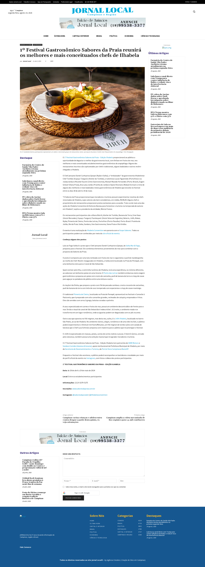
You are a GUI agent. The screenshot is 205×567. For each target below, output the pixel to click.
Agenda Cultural (26, 45)
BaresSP (125, 349)
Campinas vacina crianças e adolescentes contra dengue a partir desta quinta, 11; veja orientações (82, 419)
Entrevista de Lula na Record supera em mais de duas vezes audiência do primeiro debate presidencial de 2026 (162, 128)
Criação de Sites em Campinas (133, 560)
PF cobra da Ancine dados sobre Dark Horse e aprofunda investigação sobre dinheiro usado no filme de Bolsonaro (34, 201)
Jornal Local (27, 61)
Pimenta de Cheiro (81, 294)
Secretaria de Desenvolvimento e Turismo (82, 349)
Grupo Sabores (125, 230)
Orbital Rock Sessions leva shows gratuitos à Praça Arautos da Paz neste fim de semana (32, 481)
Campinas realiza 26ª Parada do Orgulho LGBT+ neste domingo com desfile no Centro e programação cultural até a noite (34, 465)
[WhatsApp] (136, 61)
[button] (194, 11)
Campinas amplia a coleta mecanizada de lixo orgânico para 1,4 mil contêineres (125, 418)
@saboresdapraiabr (81, 395)
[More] (142, 61)
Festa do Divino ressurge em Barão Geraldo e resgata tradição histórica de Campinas (34, 495)
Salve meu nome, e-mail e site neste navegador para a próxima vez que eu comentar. (96, 487)
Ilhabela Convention (95, 230)
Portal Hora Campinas (111, 349)
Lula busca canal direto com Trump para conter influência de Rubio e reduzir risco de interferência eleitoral (33, 185)
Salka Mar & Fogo (133, 245)
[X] (189, 11)
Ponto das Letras (110, 273)
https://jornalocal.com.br (39, 238)
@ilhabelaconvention (98, 395)
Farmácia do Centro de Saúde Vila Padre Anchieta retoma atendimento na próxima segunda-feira (34, 169)
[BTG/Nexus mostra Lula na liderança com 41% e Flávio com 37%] (52, 216)
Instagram (90, 358)
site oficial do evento (111, 233)
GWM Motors (133, 343)
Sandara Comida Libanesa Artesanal (77, 346)
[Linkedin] (39, 242)
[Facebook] (180, 11)
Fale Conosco (25, 547)
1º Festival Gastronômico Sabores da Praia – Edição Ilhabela (88, 157)
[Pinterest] (131, 61)
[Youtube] (46, 242)
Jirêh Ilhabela (120, 318)
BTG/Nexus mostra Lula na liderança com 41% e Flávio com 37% (33, 215)
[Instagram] (184, 11)
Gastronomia (37, 45)
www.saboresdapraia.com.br (83, 388)
